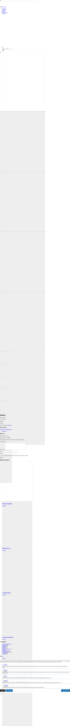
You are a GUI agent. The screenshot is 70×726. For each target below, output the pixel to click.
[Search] (3, 50)
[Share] (2, 693)
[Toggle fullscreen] (1, 693)
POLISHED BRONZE (6, 651)
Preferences (6, 680)
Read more (4, 505)
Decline (3, 690)
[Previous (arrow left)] (0, 694)
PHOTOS (4, 658)
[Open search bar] (2, 47)
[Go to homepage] (3, 6)
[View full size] (45, 111)
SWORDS (4, 653)
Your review (2, 449)
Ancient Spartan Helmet (7, 637)
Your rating (2, 441)
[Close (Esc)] (3, 693)
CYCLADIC (4, 645)
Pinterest (8, 429)
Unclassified (6, 685)
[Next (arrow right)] (1, 694)
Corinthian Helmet (6, 592)
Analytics (5, 675)
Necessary (5, 664)
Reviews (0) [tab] (4, 431)
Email (11, 429)
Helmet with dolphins (7, 503)
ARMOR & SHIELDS (6, 644)
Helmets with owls (6, 548)
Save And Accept (65, 690)
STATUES (4, 652)
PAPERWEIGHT (5, 650)
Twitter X (5, 429)
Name (1, 451)
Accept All (9, 690)
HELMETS (9, 425)
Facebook (1, 429)
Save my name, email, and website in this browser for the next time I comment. (14, 455)
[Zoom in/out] (0, 693)
